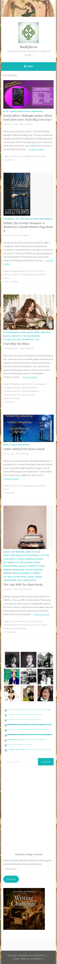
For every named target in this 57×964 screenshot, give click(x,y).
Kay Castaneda (26, 124)
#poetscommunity (38, 384)
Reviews (29, 219)
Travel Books (35, 576)
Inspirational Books (14, 566)
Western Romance (43, 219)
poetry (32, 625)
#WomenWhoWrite (30, 388)
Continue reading (36, 149)
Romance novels (12, 573)
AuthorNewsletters (11, 395)
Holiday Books (32, 562)
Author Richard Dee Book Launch (24, 449)
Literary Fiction (35, 566)
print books (41, 625)
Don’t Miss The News (16, 344)
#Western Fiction (37, 271)
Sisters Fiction (11, 339)
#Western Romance (11, 274)
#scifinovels (15, 486)
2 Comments (8, 402)
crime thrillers (11, 555)
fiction (27, 336)
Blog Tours (9, 111)
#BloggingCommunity (19, 271)
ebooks (43, 156)
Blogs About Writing (38, 332)
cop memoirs (17, 552)
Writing (6, 628)
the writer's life (30, 339)
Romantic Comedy (31, 573)
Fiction (6, 278)
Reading (36, 336)
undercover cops (12, 580)
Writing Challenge (18, 628)
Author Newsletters (14, 332)
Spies (24, 576)
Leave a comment (11, 282)
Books (6, 336)
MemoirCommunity (11, 398)
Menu (30, 66)
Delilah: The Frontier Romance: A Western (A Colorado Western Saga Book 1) (28, 227)
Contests (16, 336)
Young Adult (30, 580)
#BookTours (15, 156)
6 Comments (9, 160)
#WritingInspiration (30, 391)
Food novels (10, 559)
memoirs (7, 569)
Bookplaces (28, 47)
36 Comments (9, 632)
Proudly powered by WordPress (27, 955)
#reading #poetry (34, 621)
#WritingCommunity (30, 274)
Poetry (29, 569)
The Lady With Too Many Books (23, 584)
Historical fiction (13, 219)
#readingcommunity (30, 156)
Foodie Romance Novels (30, 559)
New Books (37, 111)
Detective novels (30, 555)
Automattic (37, 959)
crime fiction (32, 552)
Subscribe (45, 761)
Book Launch (24, 111)
